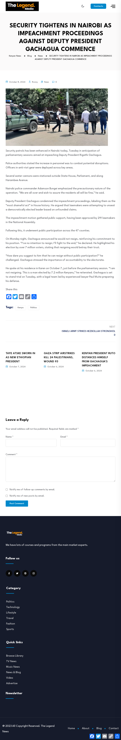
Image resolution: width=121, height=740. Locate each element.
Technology (13, 607)
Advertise (11, 683)
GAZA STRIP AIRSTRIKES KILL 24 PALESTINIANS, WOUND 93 (21, 357)
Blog (99, 728)
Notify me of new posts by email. (27, 496)
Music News (13, 667)
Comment (11, 454)
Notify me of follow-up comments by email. (32, 490)
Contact (114, 728)
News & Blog (13, 672)
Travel (10, 618)
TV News (11, 661)
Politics (33, 308)
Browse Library (14, 656)
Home (71, 728)
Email (64, 437)
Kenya (20, 308)
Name (9, 437)
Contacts (98, 6)
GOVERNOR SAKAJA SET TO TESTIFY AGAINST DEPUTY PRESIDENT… (97, 357)
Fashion (10, 623)
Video (9, 678)
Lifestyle (11, 612)
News (46, 82)
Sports (10, 629)
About (85, 728)
